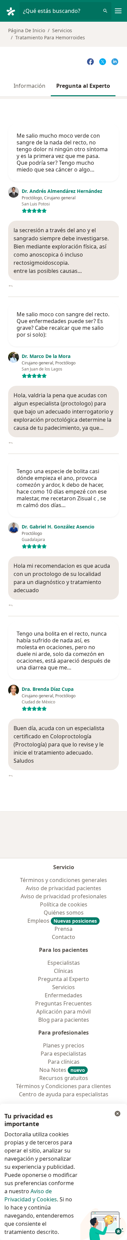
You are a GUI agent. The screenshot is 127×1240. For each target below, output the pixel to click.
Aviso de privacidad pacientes (63, 888)
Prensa (63, 929)
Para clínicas (64, 1061)
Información (29, 85)
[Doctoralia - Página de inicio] (12, 11)
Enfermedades (63, 995)
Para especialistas (63, 1053)
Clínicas (63, 971)
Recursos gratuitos (63, 1078)
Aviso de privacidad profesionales (64, 896)
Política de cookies (63, 904)
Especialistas (63, 962)
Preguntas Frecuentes (63, 1003)
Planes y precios (63, 1045)
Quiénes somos (64, 912)
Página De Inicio (26, 30)
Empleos (62, 920)
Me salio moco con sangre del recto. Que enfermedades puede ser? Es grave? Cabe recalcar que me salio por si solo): (63, 324)
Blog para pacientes (63, 1019)
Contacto (63, 937)
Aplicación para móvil (63, 1011)
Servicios (62, 30)
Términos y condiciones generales (63, 880)
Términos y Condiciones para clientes (63, 1086)
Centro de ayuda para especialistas (63, 1094)
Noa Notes (62, 1070)
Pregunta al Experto (83, 85)
